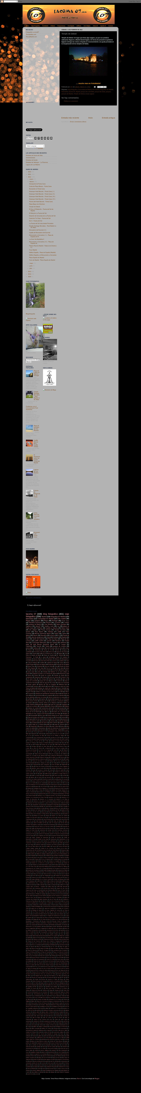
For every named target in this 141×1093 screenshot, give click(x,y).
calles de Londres (47, 1017)
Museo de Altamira (58, 928)
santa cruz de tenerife (63, 682)
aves (62, 1010)
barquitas (57, 1013)
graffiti (59, 631)
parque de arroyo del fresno (54, 781)
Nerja (37, 932)
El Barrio (53, 25)
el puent (37, 771)
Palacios (29, 939)
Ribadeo (51, 760)
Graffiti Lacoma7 (65, 881)
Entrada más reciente (70, 118)
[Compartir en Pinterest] (105, 87)
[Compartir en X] (102, 87)
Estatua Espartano (54, 742)
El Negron (36, 859)
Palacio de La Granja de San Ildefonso (35, 755)
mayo (31, 263)
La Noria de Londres (59, 748)
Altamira (38, 791)
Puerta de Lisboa (30, 964)
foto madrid (95, 89)
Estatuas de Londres (33, 708)
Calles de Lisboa (54, 704)
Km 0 (46, 901)
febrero (32, 181)
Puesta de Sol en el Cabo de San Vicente (42, 972)
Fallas (62, 742)
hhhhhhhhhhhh (30, 157)
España (64, 637)
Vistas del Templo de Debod (42, 766)
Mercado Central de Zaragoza (59, 921)
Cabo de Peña (43, 817)
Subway (28, 990)
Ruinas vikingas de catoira (43, 762)
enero (31, 179)
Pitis (44, 944)
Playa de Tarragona (44, 950)
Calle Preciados (51, 648)
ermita (39, 1032)
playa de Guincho (46, 1055)
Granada (61, 708)
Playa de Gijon (52, 639)
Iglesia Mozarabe (63, 892)
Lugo (60, 750)
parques (108, 91)
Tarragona (30, 719)
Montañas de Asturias (62, 924)
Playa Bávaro (39, 631)
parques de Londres (59, 646)
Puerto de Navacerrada (58, 966)
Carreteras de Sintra (39, 735)
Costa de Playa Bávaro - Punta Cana (40, 186)
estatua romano (29, 773)
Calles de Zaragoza (53, 822)
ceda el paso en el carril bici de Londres (46, 1023)
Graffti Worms (29, 888)
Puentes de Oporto (59, 675)
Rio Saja (57, 977)
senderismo (64, 784)
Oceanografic (29, 753)
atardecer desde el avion (38, 768)
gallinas (40, 1035)
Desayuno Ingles (65, 850)
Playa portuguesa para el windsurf (59, 950)
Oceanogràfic (34, 715)
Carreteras (36, 686)
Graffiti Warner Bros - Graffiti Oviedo (36, 443)
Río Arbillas (64, 981)
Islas (60, 899)
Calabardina (33, 733)
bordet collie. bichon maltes (36, 1015)
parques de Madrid (67, 94)
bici (66, 1013)
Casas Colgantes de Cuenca (42, 835)
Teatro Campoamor (44, 764)
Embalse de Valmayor (31, 742)
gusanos (48, 1039)
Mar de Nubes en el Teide (54, 919)
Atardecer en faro (43, 731)
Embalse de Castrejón (62, 859)
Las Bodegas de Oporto (36, 910)
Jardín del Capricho (39, 639)
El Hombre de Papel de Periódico (61, 857)
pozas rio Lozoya (41, 697)
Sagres (42, 983)
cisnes (27, 1024)
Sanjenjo (40, 984)
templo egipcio (89, 94)
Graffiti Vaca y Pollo (62, 882)
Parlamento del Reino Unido (50, 939)
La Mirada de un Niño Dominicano (40, 904)
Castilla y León (49, 626)
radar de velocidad (54, 1061)
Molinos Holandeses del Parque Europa (52, 922)
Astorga (35, 731)
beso (63, 1013)
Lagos (43, 711)
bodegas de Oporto (62, 768)
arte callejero (33, 630)
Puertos (63, 717)
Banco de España (54, 806)
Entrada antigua (108, 118)
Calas (67, 660)
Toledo (47, 646)
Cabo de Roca (52, 817)
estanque (50, 631)
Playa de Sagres (55, 948)
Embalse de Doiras (42, 861)
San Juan (48, 983)
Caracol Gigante (59, 828)
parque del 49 (66, 781)
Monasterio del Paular (43, 924)
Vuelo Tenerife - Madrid (43, 1004)
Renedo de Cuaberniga (37, 977)
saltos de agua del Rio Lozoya (48, 682)
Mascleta (65, 919)
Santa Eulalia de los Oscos (50, 984)
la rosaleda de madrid (36, 1044)
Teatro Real (66, 990)
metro (43, 1046)
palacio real (44, 1052)
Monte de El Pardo (31, 751)
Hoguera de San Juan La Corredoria (34, 890)
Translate (40, 148)
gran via (65, 679)
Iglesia (28, 635)
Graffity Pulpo (50, 886)
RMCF (29, 975)
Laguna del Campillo (49, 908)
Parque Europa (46, 630)
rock (41, 1064)
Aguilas (43, 699)
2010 (29, 172)
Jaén (41, 901)
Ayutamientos (64, 804)
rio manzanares (41, 728)
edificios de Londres (46, 1028)
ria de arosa (51, 1063)
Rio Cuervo (58, 760)
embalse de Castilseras (47, 771)
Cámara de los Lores (61, 848)
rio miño (61, 782)
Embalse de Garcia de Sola (34, 155)
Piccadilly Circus (54, 757)
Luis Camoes (37, 917)
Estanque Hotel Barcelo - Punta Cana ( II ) (42, 194)
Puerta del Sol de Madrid (62, 664)
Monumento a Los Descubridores (34, 926)
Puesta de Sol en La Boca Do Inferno (39, 970)
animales (52, 721)
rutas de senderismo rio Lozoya (56, 697)
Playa (46, 621)
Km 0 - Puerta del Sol (35, 221)
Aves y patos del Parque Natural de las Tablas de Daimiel (55, 802)
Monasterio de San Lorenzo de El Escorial (37, 713)
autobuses (38, 1010)
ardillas (46, 1008)
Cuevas (54, 846)
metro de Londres (51, 1046)
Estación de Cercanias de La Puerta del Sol (42, 216)
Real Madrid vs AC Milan (55, 975)
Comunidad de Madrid (85, 89)
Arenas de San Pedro (31, 793)
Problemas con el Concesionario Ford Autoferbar (32, 408)
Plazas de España (49, 655)
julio (31, 268)
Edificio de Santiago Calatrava (43, 853)
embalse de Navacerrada (61, 771)
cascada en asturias (42, 770)
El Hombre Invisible (46, 857)
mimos (59, 1046)
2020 (29, 276)
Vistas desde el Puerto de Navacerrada (40, 1003)
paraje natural (55, 726)
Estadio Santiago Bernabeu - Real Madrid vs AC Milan (37, 395)
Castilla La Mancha (52, 628)
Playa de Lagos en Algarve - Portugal (36, 373)
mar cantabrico (57, 777)
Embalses (59, 706)
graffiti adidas (61, 1035)
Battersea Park (63, 684)
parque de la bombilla (87, 91)
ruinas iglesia (57, 1064)
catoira (51, 770)
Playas (28, 621)
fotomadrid (64, 91)
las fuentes (39, 777)
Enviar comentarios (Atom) (78, 121)
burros (52, 1015)
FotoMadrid (45, 25)
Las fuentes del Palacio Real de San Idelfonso (43, 913)
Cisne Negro (31, 844)
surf (68, 697)
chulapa (60, 1023)
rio (59, 635)
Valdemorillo (64, 764)
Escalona (56, 864)
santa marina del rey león (54, 784)
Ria (68, 717)
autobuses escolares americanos (51, 1010)
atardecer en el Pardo (55, 1008)
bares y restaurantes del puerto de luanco (43, 1013)
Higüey (60, 653)
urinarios (28, 1070)
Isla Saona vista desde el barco (59, 746)
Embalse (55, 637)
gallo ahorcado (47, 1035)
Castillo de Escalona (56, 837)
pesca (52, 681)
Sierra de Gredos (53, 677)
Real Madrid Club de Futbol (40, 975)
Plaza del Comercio (44, 955)
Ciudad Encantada (40, 739)
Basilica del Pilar (55, 810)
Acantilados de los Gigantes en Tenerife (42, 788)
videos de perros (41, 730)
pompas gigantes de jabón (49, 1059)
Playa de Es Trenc (52, 946)
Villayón (33, 1001)
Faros (34, 875)
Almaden (45, 671)
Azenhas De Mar (30, 806)
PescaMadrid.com (31, 36)
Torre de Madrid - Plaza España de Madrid (42, 260)
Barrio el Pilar (46, 810)
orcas (27, 1052)
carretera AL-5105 (37, 1021)
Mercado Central (46, 921)
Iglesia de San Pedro (35, 690)
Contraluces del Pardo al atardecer (54, 844)
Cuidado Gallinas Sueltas (32, 848)
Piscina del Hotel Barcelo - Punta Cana (41, 201)
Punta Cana (65, 621)
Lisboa (64, 633)
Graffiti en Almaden (40, 884)
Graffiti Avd (54, 708)
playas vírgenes (65, 670)
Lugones (30, 917)
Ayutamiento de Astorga (38, 804)
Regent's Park (29, 691)
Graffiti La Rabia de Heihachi (52, 881)
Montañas (52, 924)
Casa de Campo (29, 835)
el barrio (52, 635)
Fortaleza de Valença (46, 877)
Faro (32, 744)
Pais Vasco (43, 715)
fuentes (34, 1035)
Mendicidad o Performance (32, 921)
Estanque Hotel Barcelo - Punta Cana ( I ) (41, 191)
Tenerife (38, 646)
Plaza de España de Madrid (33, 655)
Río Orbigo (54, 762)
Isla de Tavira (53, 899)
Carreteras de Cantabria (32, 831)
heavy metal (60, 1039)
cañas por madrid (59, 770)
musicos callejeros (44, 1050)
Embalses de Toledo (37, 864)
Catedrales (29, 646)
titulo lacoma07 (50, 1068)
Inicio (90, 118)
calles (33, 670)
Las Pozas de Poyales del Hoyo (41, 912)
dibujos (27, 1028)
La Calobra (48, 902)
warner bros (30, 1074)
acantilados (29, 651)
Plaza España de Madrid (36, 257)
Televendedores (37, 993)
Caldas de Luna (30, 821)
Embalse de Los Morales (55, 862)
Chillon (61, 842)
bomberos (28, 770)
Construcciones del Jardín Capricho (60, 739)
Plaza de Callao (51, 759)
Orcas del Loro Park (41, 933)
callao (34, 770)
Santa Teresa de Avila (64, 984)
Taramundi (35, 764)
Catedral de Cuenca (36, 841)
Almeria (29, 731)
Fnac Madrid (33, 250)
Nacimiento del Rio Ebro (52, 930)
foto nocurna (41, 1034)
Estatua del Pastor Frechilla (32, 871)
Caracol (51, 828)
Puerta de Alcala (49, 963)
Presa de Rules (50, 957)
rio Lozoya (62, 644)
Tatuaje (51, 990)
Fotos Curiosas (61, 25)
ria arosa (43, 1063)
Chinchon (67, 842)
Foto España (71, 25)
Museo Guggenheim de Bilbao (44, 928)
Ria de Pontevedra (49, 977)
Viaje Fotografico (35, 25)
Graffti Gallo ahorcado (61, 886)
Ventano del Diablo (42, 999)
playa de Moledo (57, 1055)
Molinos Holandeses (36, 922)
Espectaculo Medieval (44, 866)
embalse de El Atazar (31, 1032)
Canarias (34, 653)
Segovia (45, 677)
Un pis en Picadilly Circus (40, 997)
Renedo (28, 977)
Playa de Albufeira (51, 944)
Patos (55, 942)
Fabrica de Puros (37, 873)
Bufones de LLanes (38, 815)
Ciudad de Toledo (40, 844)
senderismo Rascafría (51, 1066)
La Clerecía (56, 902)
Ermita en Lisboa (48, 864)
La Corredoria (64, 902)
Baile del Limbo (44, 806)
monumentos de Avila (31, 1048)
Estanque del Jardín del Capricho (46, 688)
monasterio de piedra (47, 779)
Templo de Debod (79, 94)
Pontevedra (38, 650)
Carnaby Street (51, 830)
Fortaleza (37, 744)
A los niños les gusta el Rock (62, 786)
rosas (66, 782)
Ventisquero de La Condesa (55, 999)
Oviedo (36, 675)
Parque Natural (63, 690)
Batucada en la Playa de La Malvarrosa (57, 811)
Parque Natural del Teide (31, 757)
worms (36, 1074)
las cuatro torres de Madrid (44, 670)
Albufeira (47, 790)
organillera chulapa (35, 1052)
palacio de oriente (44, 726)
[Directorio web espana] (33, 320)
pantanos (28, 781)
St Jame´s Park (32, 679)
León (66, 653)
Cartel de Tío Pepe (42, 833)
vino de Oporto (43, 786)
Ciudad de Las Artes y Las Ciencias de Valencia (44, 673)
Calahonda (40, 733)
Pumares (59, 973)
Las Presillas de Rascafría (50, 690)
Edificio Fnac (57, 852)
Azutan (37, 806)
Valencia (57, 650)
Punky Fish (66, 973)
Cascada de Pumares (56, 835)
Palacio (30, 650)
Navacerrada (64, 751)
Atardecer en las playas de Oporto (42, 801)
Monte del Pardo (55, 713)
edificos (67, 691)
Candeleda (58, 826)
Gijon (27, 639)
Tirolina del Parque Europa (56, 993)
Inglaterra (29, 626)
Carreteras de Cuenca (46, 831)
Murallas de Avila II (63, 926)
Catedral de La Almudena (49, 841)
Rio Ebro (65, 760)
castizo (33, 1023)
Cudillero (48, 846)
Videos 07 (95, 25)
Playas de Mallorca (41, 664)
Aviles (29, 804)
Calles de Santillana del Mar (40, 822)
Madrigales (28, 919)
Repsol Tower (31, 666)
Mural (45, 926)
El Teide (46, 740)
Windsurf (50, 679)
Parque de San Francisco (34, 941)
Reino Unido (65, 628)
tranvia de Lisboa (30, 730)
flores (34, 1034)
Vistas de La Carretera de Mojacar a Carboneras (48, 1001)
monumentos (38, 695)
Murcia (30, 675)
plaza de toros (56, 1057)
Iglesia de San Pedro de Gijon (43, 710)
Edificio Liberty (31, 853)
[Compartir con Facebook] (104, 87)
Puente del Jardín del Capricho (35, 963)
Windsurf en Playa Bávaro (57, 1004)
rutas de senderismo (37, 637)
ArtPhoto (79, 25)
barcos (27, 722)
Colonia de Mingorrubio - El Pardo (37, 494)
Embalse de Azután (32, 160)
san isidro (35, 1066)
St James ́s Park (65, 677)
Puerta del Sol (48, 650)
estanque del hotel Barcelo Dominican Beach (47, 693)
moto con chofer (41, 1048)
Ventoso (65, 999)
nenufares (53, 1050)
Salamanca (38, 677)
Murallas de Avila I (52, 926)
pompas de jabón (37, 1059)
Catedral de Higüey (52, 662)
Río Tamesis (59, 655)
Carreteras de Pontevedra (60, 831)
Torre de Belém (55, 764)
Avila (48, 637)
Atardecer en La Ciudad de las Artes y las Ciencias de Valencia (52, 795)
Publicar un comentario (71, 101)
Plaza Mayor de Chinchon (37, 204)
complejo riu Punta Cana (51, 1024)
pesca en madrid (31, 782)
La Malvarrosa (48, 748)
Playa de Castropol (41, 946)
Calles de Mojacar (58, 821)
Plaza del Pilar (60, 759)
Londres (66, 622)
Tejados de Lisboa (53, 992)
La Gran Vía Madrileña (60, 710)
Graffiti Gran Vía (40, 881)
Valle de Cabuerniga (60, 997)
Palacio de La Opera (52, 935)
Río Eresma (28, 983)
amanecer (64, 719)
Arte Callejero (87, 25)
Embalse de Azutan (30, 861)
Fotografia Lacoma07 (32, 32)
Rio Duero (36, 660)
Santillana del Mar (32, 986)
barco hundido (59, 1012)
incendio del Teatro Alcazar (55, 1041)
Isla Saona (60, 648)
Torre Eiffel (60, 691)
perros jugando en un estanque (39, 1054)
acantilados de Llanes (45, 1006)
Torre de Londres (39, 719)
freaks (61, 1034)
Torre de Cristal (50, 668)
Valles (34, 999)
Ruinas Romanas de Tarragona (39, 981)
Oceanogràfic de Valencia (47, 932)
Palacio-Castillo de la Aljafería (62, 937)
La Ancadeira (41, 902)
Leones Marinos (60, 913)
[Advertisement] (88, 111)
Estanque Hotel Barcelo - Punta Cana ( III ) (42, 196)
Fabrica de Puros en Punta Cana (51, 873)
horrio (66, 1039)
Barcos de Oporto (59, 808)
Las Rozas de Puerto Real (58, 912)
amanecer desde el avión (32, 721)
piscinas (38, 1055)
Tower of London (55, 719)
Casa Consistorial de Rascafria (40, 737)
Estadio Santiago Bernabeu (49, 870)
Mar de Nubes (42, 919)
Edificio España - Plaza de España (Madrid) (42, 252)
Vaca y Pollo (51, 997)
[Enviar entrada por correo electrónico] (94, 87)
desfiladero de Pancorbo (61, 1026)
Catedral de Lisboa (40, 842)
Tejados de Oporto (64, 992)
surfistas (30, 699)
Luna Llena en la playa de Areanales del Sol (52, 917)
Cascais (65, 737)
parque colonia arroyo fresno (39, 781)
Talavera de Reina (36, 990)
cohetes (41, 1024)
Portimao (54, 955)
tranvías (37, 699)
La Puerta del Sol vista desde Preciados (41, 223)
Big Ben (39, 704)
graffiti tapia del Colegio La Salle (56, 1037)
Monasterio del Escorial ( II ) (37, 230)
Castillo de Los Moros (31, 706)
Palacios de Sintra (37, 939)
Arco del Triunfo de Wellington (60, 791)
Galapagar (28, 659)
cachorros (54, 660)
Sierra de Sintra (48, 666)
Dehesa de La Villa (64, 673)
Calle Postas (39, 821)
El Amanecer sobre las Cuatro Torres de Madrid (37, 459)
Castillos (42, 662)
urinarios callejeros (36, 1070)
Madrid (78, 91)
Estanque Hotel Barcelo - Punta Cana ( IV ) (42, 199)
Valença (28, 766)
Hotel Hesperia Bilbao (50, 890)
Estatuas (67, 706)
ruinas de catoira (48, 1064)
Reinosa (65, 975)
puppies (49, 782)
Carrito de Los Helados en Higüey (55, 735)
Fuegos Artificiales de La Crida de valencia (41, 879)
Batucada (44, 811)
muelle (36, 1050)
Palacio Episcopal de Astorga (39, 935)
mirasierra (65, 1046)
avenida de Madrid (62, 721)
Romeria (43, 979)
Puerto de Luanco (47, 966)
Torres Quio (60, 668)
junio (31, 266)
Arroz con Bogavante (53, 793)
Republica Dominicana (36, 622)
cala (57, 1015)
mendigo (38, 1046)
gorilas (40, 773)
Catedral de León (30, 842)
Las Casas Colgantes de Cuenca (52, 910)
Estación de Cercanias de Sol (34, 870)
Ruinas (61, 979)
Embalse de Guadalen (54, 861)
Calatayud (47, 733)
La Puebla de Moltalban (35, 906)
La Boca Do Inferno (37, 748)
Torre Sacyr (41, 668)
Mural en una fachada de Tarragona (48, 751)
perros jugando (48, 695)
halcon (53, 1039)
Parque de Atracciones (64, 939)
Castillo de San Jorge (43, 839)
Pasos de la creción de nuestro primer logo (41, 942)
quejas (46, 1061)
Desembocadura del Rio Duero (35, 852)
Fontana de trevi (35, 877)
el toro (53, 1030)
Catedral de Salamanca (52, 842)
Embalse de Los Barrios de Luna (39, 862)
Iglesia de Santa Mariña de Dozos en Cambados (50, 897)
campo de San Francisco (40, 1019)
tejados (36, 786)
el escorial (30, 693)
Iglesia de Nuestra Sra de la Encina (55, 893)
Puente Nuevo (60, 959)
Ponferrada (51, 664)
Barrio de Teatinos (37, 810)
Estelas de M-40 (45, 871)
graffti (42, 1039)
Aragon (43, 648)
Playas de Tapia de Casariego (44, 952)
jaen (32, 695)
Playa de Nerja (35, 948)
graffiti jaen (49, 724)
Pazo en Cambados (36, 944)
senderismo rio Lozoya (63, 1066)
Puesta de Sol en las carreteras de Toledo (45, 973)
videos (46, 1072)
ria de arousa (59, 1063)
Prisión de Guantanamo (38, 959)
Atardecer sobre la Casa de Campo (58, 731)
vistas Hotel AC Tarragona (63, 1072)
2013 (29, 271)
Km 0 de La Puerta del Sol (55, 901)
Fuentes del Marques (59, 879)
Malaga (35, 919)
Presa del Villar (59, 957)
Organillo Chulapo (53, 933)
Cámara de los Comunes (47, 848)
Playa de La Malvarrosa (40, 759)
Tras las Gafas (55, 995)
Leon (48, 711)
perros (28, 648)
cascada (58, 679)
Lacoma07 (57, 622)
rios (58, 626)
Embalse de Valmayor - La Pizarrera (37, 162)
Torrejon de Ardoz (60, 630)
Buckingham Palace (54, 657)
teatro (43, 1068)
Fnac (39, 875)
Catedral (64, 657)
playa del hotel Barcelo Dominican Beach (40, 644)
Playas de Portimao (30, 952)
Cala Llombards (37, 819)
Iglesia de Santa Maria (43, 746)
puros (31, 1061)
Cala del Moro (64, 819)
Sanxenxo (41, 986)
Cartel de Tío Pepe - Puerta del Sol (39, 218)
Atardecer (58, 640)
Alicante (50, 699)
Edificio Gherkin (65, 852)
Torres (47, 719)
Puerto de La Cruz (36, 966)
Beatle (27, 813)
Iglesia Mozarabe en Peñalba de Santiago (35, 893)
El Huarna (30, 859)
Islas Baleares (48, 659)
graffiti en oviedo (35, 775)
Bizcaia (53, 813)
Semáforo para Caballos (51, 986)
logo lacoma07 (47, 777)
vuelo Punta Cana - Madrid (55, 730)
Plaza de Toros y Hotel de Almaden (58, 953)
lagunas (32, 777)
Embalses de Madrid (43, 742)
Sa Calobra (36, 983)
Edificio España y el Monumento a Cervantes (42, 255)
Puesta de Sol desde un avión (39, 760)
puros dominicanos (38, 1061)
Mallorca (57, 659)
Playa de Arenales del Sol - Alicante (36, 428)
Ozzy (62, 933)
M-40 (66, 917)
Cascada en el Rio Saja (55, 737)
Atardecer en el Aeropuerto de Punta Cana (36, 797)
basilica (47, 768)
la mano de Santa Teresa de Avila (58, 1043)
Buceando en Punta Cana (37, 189)
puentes (49, 640)
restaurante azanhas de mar (32, 1063)
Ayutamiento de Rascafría (52, 804)
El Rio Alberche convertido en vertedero (37, 516)
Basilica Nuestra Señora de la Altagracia (45, 702)
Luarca (67, 915)
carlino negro (64, 1019)
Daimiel (49, 686)
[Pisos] (28, 592)
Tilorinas (45, 993)
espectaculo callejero (59, 1032)
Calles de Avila (47, 821)
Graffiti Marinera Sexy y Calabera (36, 882)
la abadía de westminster (43, 1043)
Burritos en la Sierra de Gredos (59, 815)
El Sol (53, 859)
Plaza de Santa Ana (48, 717)
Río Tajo (61, 762)
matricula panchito (30, 1046)
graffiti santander (45, 775)
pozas (38, 671)
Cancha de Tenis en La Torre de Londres (44, 826)
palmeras (63, 642)
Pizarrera (62, 757)
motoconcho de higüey (52, 1048)
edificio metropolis (35, 1028)
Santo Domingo (61, 624)
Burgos (47, 815)
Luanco (55, 750)
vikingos (52, 1072)
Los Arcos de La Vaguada (45, 750)
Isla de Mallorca (38, 659)
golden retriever (53, 722)
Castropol (42, 706)
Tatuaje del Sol (58, 990)
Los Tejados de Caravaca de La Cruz (55, 915)
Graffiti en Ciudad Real (52, 884)
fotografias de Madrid (106, 89)
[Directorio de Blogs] (49, 390)
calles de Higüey (36, 1017)
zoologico (51, 786)
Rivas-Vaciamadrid (30, 762)
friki (36, 773)
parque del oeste (100, 91)
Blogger (97, 1078)
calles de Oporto (58, 1017)
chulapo (65, 1023)
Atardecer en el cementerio (47, 799)
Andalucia (36, 648)
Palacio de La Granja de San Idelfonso (57, 753)
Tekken (29, 993)
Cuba (42, 846)
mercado (65, 777)
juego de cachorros (59, 724)
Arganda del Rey (42, 793)
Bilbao (27, 733)
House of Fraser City (62, 890)
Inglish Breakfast (43, 899)
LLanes (27, 748)
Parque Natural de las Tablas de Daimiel (58, 715)
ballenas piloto (35, 1012)
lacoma (28, 631)
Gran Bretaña (48, 624)
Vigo (33, 766)
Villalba (27, 1001)
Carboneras (42, 830)
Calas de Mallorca (33, 662)
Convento (67, 844)
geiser (54, 1035)
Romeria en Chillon (52, 979)
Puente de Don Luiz (38, 961)
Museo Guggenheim (30, 928)
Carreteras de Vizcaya (31, 833)
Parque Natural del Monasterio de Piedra (57, 755)
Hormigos (34, 746)
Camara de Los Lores (57, 733)
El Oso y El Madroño (45, 859)
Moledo (27, 922)
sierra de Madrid (31, 1068)
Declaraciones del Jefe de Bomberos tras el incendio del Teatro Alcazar (42, 850)
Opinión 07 (103, 25)
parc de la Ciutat (60, 1052)
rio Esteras (66, 1063)
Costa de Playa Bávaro (33, 846)
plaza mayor (31, 671)
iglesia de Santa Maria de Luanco (39, 1041)
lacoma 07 (72, 91)
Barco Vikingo (50, 808)
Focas (51, 875)
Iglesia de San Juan (31, 897)
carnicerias (28, 1021)
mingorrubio (34, 726)
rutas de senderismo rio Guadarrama (57, 728)
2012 (29, 177)
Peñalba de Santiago (44, 757)
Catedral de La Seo (62, 841)
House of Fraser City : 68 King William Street (36, 892)
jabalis (65, 1041)
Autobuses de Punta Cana (34, 802)
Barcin (79, 1078)
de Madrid (34, 722)
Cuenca (61, 662)
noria (55, 779)
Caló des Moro (63, 822)
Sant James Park (45, 660)
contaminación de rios (64, 1024)
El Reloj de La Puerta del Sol (38, 213)
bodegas (54, 768)
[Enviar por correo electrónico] (98, 87)
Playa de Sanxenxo (32, 950)
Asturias (48, 622)
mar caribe (64, 1044)
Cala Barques (29, 819)
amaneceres (45, 721)
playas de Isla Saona (61, 651)
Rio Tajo (63, 977)
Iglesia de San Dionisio (40, 895)
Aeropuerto (66, 730)
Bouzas (59, 813)
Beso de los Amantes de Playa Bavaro (40, 813)
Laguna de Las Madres (33, 164)
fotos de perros (43, 722)
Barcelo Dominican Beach (43, 633)
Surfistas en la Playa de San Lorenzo (45, 691)
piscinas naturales (59, 695)
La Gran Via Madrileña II (36, 239)
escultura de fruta (47, 1032)
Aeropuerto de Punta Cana (37, 184)
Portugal (55, 621)
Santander (39, 666)
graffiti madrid (39, 640)
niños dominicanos (62, 1050)
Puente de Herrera (49, 961)
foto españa (53, 642)
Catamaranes (53, 839)
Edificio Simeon (51, 706)
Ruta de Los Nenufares (54, 981)
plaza (62, 726)
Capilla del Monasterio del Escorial (39, 232)
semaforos (41, 1066)
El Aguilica (33, 855)
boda (27, 1015)
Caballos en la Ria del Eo (32, 817)
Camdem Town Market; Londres (33, 824)
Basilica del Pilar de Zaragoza (47, 684)
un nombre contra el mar (61, 1068)
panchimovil (51, 1052)
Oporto (35, 635)
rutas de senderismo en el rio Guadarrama (36, 784)
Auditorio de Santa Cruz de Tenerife (60, 801)
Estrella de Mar (54, 871)
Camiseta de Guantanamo (49, 824)
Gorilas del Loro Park (47, 744)
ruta (63, 1064)
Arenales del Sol (44, 701)
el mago (48, 1030)
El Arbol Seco (40, 855)
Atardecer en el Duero (54, 797)
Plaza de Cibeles (44, 953)
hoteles (27, 1041)
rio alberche (59, 681)
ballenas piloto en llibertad (47, 1012)
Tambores (44, 990)
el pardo (43, 657)
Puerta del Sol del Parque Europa (45, 964)
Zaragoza (64, 650)
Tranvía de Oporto (45, 995)
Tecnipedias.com (31, 34)
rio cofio (29, 1064)
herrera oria (51, 651)
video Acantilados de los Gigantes (51, 1070)
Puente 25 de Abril (50, 959)
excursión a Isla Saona (40, 651)
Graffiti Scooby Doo (51, 882)
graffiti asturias (48, 773)
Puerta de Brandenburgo (61, 963)
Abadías (29, 788)
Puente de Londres (46, 675)
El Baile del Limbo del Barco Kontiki (54, 855)
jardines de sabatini (30, 1043)
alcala (41, 1008)
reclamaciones (64, 1061)
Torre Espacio (31, 668)
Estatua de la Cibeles (62, 870)
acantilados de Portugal (57, 1006)
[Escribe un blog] (100, 87)
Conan (48, 739)
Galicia (56, 633)
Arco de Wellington (46, 791)
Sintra (56, 666)
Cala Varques (56, 819)
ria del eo (55, 782)
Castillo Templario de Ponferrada (40, 837)
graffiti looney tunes (41, 1037)
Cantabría (28, 686)
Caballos (45, 704)
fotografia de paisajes (52, 1034)
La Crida (28, 904)
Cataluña (43, 686)
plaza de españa (41, 782)
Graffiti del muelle (30, 884)
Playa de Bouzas (30, 946)
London (67, 648)
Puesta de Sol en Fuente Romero (46, 968)
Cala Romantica (47, 819)
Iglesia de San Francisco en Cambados (57, 895)
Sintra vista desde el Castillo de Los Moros (56, 988)
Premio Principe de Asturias (38, 957)
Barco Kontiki (41, 808)
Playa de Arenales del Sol (34, 717)
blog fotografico (72, 89)
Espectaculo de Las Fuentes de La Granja (36, 868)
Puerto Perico (58, 964)
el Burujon (55, 1028)
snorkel (39, 1068)
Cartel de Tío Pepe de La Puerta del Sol (58, 833)
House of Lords (53, 892)
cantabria (61, 660)
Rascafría (44, 635)
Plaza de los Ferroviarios (32, 955)
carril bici (59, 1021)
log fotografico (47, 1044)
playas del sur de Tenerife (44, 1057)
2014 (29, 274)
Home (27, 25)
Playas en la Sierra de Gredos (60, 952)
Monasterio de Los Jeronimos (59, 711)
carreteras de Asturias (49, 1021)
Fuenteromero (45, 708)
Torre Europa (42, 679)
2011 (29, 174)
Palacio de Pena (36, 937)
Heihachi (52, 888)
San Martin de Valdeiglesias (58, 983)
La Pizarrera (53, 904)
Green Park (61, 688)
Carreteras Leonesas (62, 830)
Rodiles (37, 979)
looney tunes (56, 1044)
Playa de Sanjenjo (65, 948)
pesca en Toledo (52, 1054)
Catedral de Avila (30, 739)
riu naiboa (35, 1064)
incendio (64, 775)
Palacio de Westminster (47, 937)
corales (29, 1026)
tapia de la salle (29, 786)
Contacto (110, 25)
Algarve (28, 653)
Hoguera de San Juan (61, 888)
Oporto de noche (59, 932)
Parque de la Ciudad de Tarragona (51, 941)
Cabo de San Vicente (62, 817)
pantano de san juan (62, 779)
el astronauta (63, 1028)
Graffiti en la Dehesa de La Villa (47, 653)
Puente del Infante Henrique (62, 961)
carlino (56, 1019)
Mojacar (65, 750)
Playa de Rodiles (45, 948)
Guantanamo (38, 888)
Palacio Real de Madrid (40, 753)
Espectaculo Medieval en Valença (59, 866)
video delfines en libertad (37, 1072)
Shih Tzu (41, 988)
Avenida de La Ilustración (57, 701)
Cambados (64, 704)
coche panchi (34, 1024)
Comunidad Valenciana (39, 642)
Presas (57, 717)
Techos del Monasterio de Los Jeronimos (37, 992)
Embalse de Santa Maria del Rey (59, 740)
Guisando (45, 888)
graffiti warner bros (55, 775)
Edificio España (48, 852)
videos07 (38, 626)
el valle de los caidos (62, 1030)
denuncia (52, 1026)
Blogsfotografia (30, 314)
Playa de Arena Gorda (62, 944)
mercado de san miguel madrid (33, 779)
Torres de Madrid (35, 995)
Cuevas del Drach (62, 846)
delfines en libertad (43, 1026)
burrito (47, 1015)
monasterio (56, 670)
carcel (50, 1019)
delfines (35, 1026)
